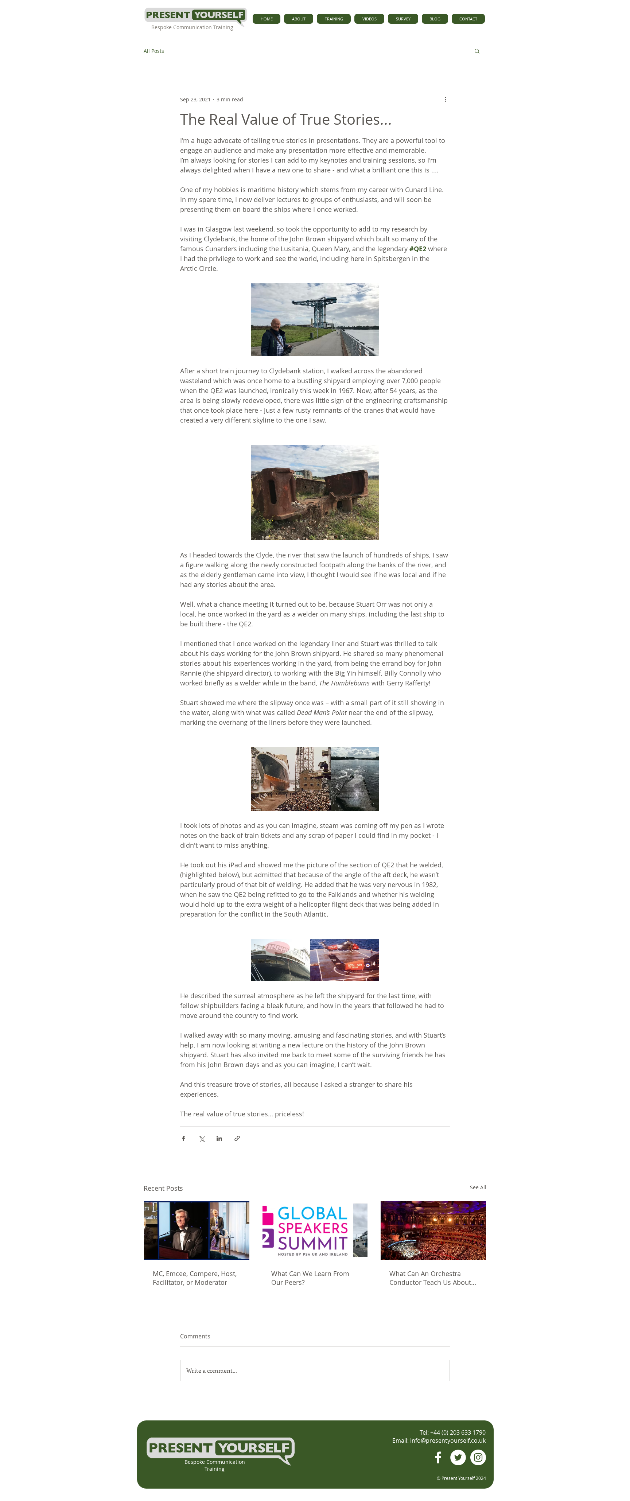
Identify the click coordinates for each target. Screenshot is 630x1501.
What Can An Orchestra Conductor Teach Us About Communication (430, 1278)
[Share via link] (237, 1138)
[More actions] (445, 99)
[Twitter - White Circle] (458, 1457)
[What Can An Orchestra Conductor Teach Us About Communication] (433, 1230)
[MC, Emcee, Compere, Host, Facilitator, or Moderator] (196, 1230)
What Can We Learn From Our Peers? (310, 1278)
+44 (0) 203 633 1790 (458, 1432)
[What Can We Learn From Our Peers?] (315, 1230)
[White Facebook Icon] (438, 1457)
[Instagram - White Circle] (478, 1457)
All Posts (154, 51)
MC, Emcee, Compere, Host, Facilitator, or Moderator (195, 1278)
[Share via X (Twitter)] (201, 1138)
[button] (477, 51)
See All (478, 1187)
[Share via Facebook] (183, 1138)
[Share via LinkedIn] (219, 1138)
